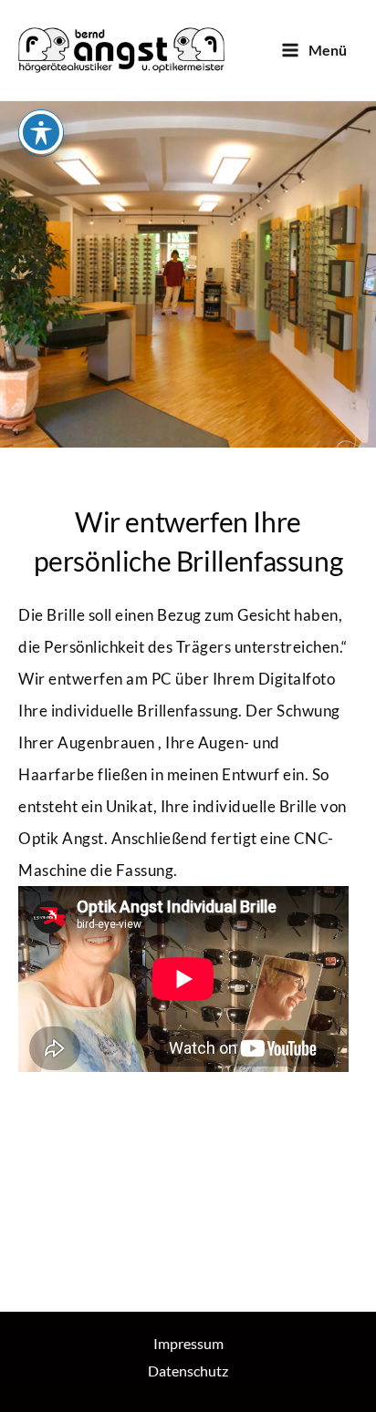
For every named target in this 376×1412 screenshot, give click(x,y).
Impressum (188, 1343)
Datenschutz (188, 1370)
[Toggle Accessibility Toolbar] (41, 132)
